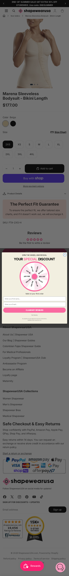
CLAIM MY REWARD (34, 310)
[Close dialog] (64, 254)
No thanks (34, 315)
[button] (60, 567)
